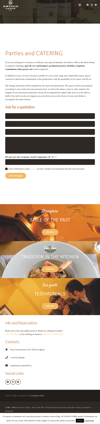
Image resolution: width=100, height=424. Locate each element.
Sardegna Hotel (37, 395)
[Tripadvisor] (96, 5)
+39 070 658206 (12, 334)
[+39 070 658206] (7, 357)
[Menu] (80, 5)
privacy (33, 169)
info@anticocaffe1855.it (53, 334)
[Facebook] (87, 5)
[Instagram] (92, 5)
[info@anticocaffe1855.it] (7, 365)
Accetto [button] (79, 421)
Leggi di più (89, 421)
